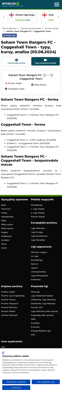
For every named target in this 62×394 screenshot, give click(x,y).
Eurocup (35, 327)
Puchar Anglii (14, 83)
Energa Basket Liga (41, 331)
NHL (33, 334)
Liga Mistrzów (38, 228)
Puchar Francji (8, 299)
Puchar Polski (38, 216)
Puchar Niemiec (9, 307)
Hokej (4, 213)
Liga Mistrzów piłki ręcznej (44, 311)
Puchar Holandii (9, 315)
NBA (33, 319)
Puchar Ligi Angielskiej (13, 295)
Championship (38, 271)
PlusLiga (35, 292)
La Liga (34, 256)
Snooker (5, 240)
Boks (3, 205)
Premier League (39, 252)
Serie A (34, 264)
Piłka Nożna (38, 84)
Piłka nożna (7, 224)
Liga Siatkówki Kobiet (42, 295)
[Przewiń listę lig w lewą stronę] (4, 17)
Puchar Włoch (8, 311)
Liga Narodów (38, 240)
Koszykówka (7, 216)
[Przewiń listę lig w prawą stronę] (58, 17)
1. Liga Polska (37, 209)
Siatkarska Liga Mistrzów (43, 299)
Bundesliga (37, 260)
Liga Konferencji (39, 236)
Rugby (4, 232)
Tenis (3, 244)
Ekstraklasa (36, 205)
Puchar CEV (37, 307)
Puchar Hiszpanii (9, 303)
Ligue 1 (34, 268)
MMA (3, 220)
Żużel (4, 248)
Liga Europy (37, 232)
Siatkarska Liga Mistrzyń (43, 303)
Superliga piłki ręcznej (42, 315)
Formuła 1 (6, 209)
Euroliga (35, 323)
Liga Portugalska (39, 275)
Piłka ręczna (7, 228)
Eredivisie (36, 279)
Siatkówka (6, 236)
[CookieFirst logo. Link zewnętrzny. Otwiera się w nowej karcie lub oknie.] (3, 353)
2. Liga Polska (38, 213)
